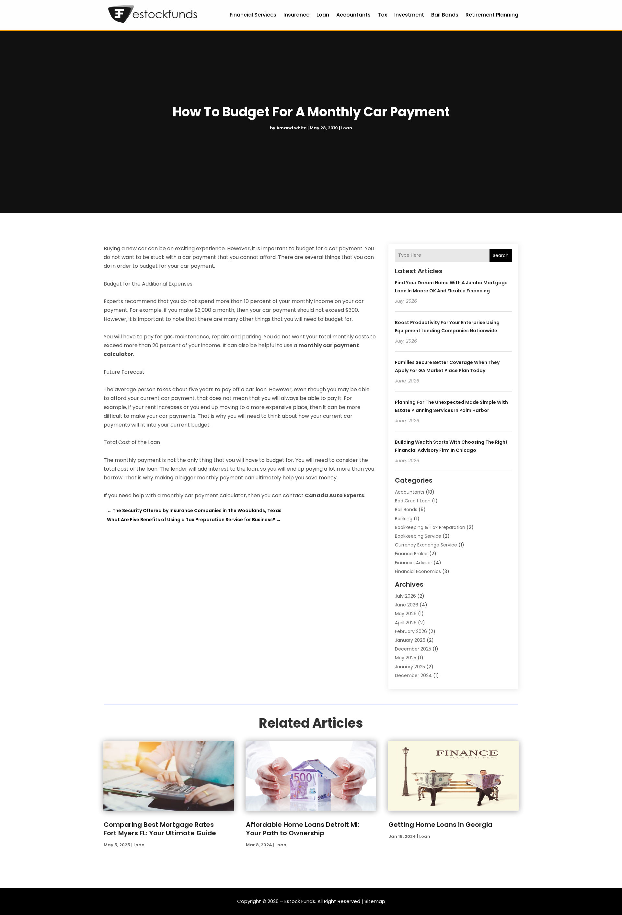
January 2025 (410, 666)
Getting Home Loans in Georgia (440, 824)
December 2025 (413, 649)
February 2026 (411, 631)
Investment (409, 14)
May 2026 (406, 613)
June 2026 (406, 605)
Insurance (296, 14)
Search (501, 255)
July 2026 (405, 596)
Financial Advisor (413, 562)
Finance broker (411, 553)
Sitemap (374, 901)
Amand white (291, 128)
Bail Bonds (444, 14)
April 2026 (406, 622)
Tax (382, 14)
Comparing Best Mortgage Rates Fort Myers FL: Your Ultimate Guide (160, 829)
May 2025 (405, 657)
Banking (403, 518)
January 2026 (410, 640)
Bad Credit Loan (413, 501)
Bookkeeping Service (418, 536)
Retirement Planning (492, 14)
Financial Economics (418, 571)
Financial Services (253, 14)
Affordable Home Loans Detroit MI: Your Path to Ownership (302, 829)
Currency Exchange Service (426, 545)
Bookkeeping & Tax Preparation (430, 527)
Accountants (353, 14)
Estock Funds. (300, 901)
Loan (323, 14)
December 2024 (413, 675)
